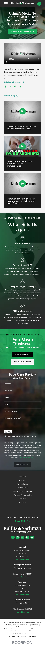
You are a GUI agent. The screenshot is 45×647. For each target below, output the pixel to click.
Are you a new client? (12, 411)
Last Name (8, 391)
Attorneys (22, 480)
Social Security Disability (22, 491)
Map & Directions (22, 559)
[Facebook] (13, 537)
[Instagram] (18, 537)
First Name (8, 384)
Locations (22, 499)
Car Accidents (22, 487)
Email (6, 404)
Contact (22, 502)
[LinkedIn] (27, 537)
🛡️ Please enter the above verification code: (20, 436)
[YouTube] (32, 537)
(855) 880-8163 (22, 521)
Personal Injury (22, 484)
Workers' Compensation (23, 495)
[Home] (22, 3)
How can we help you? (13, 418)
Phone (7, 397)
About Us (22, 477)
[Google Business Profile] (22, 537)
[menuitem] (12, 636)
